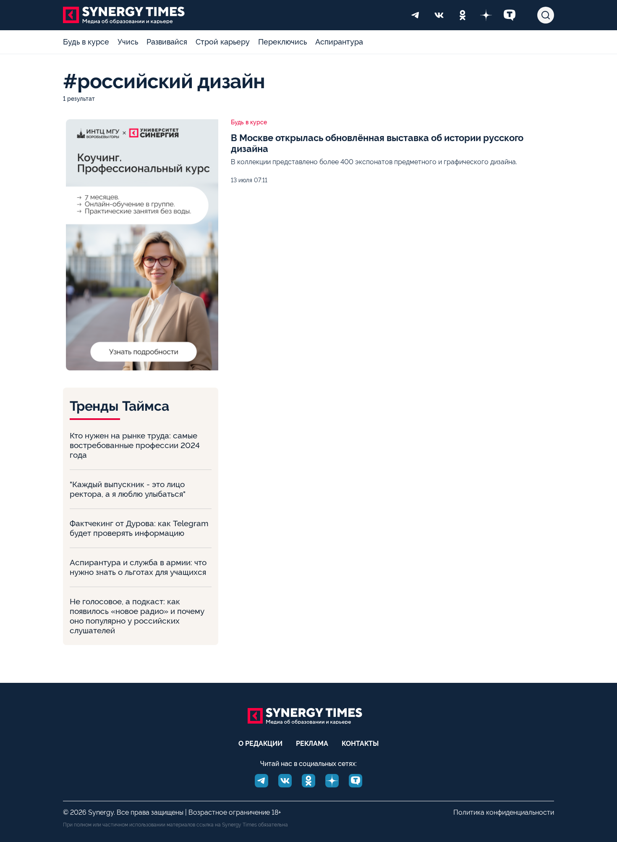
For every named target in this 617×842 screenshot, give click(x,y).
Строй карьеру (223, 41)
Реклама (312, 744)
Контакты (360, 744)
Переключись (282, 41)
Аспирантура (339, 41)
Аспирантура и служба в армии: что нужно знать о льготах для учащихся (138, 567)
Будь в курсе (86, 41)
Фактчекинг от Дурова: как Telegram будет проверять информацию (139, 528)
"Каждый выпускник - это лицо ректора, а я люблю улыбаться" (128, 489)
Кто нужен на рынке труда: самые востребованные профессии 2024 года (135, 445)
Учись (128, 41)
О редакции (260, 744)
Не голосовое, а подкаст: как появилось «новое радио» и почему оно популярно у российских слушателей (137, 616)
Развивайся (166, 41)
